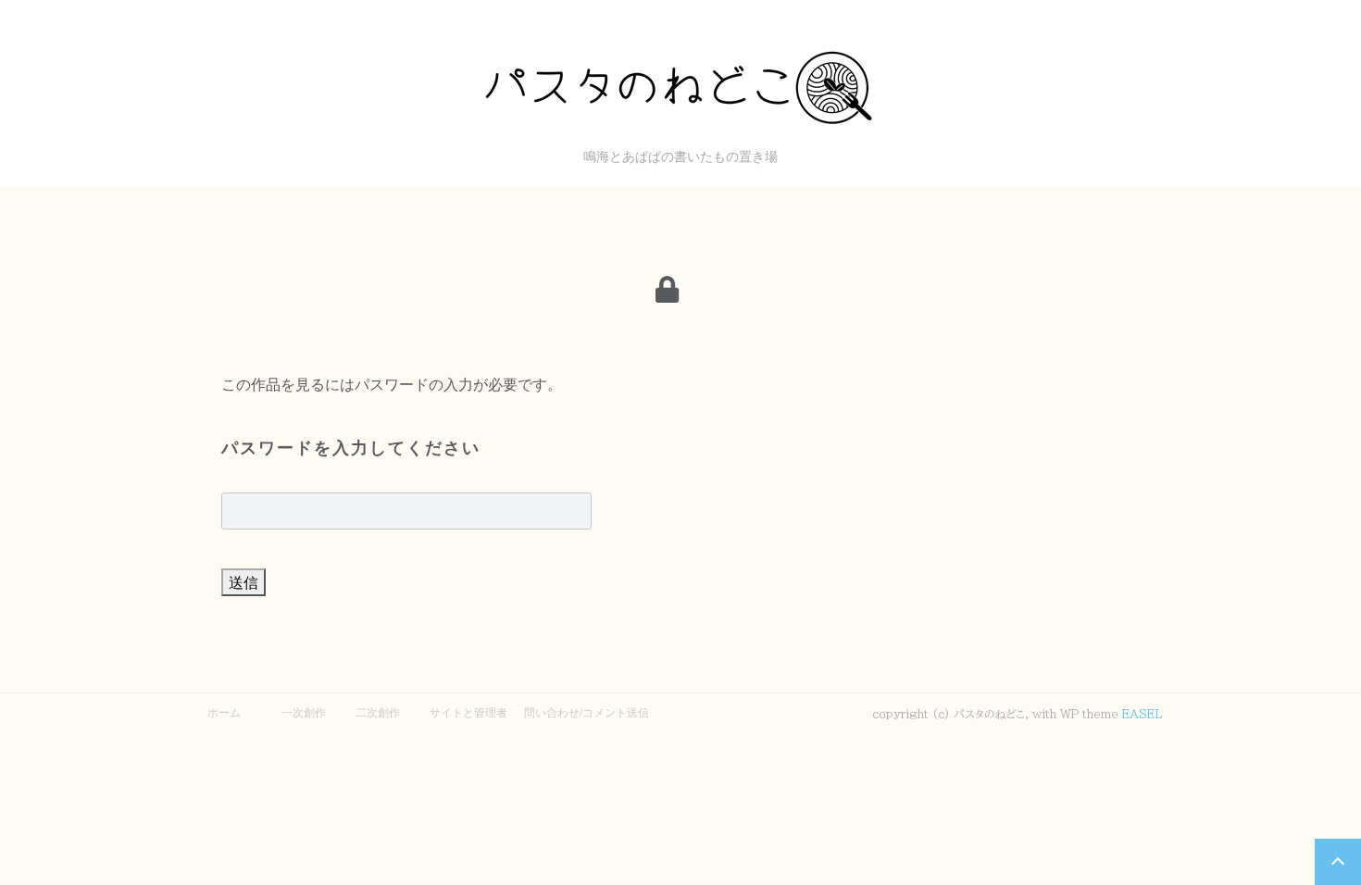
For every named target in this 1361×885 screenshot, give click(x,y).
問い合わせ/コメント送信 (586, 711)
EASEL (1142, 713)
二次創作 (378, 711)
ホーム (224, 711)
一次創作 (303, 711)
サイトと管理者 (468, 711)
